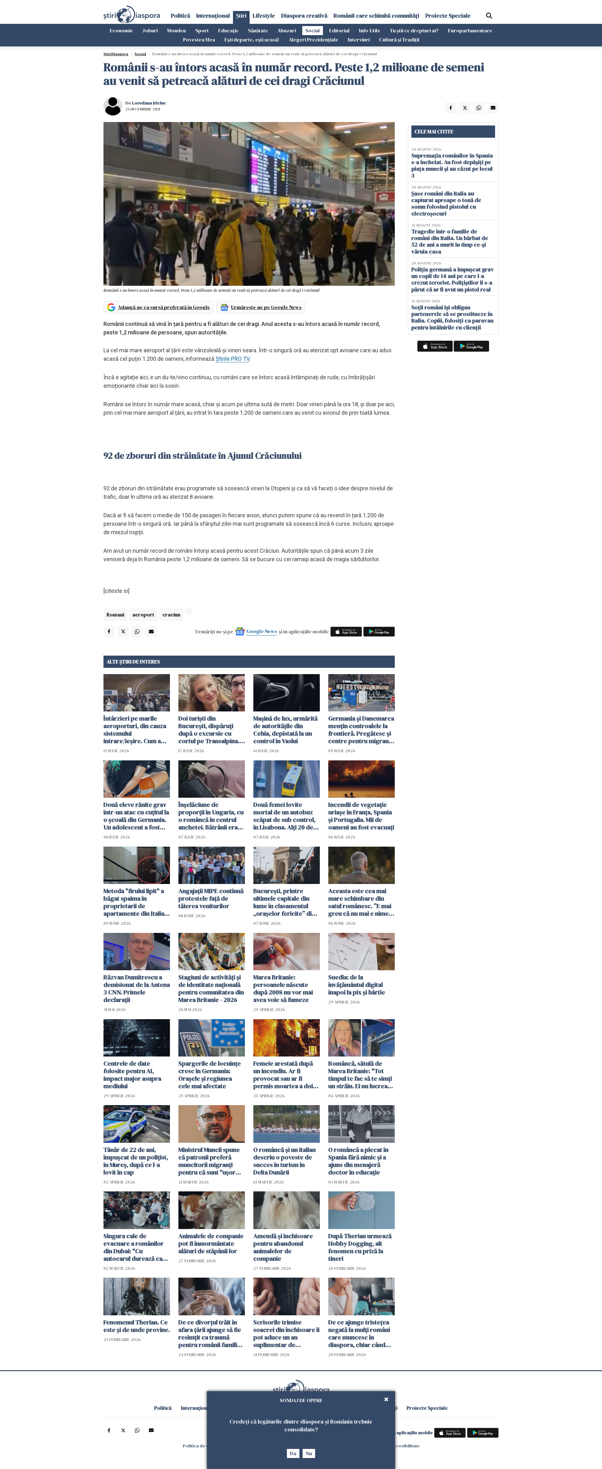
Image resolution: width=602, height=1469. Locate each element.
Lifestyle (264, 16)
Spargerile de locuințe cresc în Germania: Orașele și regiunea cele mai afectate (209, 1075)
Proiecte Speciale (448, 16)
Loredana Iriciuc (149, 103)
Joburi (150, 30)
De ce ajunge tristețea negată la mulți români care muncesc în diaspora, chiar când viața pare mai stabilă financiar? (359, 1333)
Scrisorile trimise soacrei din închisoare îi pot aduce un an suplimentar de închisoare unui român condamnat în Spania (286, 1333)
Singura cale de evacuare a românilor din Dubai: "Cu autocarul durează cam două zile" (135, 1247)
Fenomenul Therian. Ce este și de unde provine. (136, 1325)
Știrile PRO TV (232, 358)
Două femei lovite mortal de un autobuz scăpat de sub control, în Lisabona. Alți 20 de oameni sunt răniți (284, 816)
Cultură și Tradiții (399, 39)
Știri (241, 16)
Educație (228, 30)
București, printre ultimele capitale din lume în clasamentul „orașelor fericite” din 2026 (284, 902)
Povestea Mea (199, 39)
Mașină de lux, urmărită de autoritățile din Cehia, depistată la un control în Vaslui (285, 730)
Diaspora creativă (304, 16)
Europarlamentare (470, 30)
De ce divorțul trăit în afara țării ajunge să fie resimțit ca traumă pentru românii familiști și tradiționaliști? (211, 1333)
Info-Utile (369, 30)
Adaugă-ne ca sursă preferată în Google (164, 307)
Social (312, 30)
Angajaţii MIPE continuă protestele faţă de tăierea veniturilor (211, 898)
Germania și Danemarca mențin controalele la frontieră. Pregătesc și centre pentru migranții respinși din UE (361, 730)
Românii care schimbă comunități (376, 16)
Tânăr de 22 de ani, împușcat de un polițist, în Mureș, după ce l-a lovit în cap (135, 1161)
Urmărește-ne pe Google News (266, 307)
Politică (180, 16)
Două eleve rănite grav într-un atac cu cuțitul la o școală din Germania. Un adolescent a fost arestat (136, 816)
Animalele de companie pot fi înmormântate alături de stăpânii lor (211, 1243)
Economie (121, 30)
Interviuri (359, 39)
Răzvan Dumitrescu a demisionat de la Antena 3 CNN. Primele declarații (136, 988)
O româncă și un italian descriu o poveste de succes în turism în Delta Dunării (284, 1161)
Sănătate (258, 30)
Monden (176, 30)
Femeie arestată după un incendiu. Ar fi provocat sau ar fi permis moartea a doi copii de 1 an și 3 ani (283, 1075)
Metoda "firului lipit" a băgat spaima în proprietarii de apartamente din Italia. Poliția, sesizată (134, 902)
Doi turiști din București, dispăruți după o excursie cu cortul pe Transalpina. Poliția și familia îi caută (210, 730)
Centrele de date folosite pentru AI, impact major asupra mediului (132, 1075)
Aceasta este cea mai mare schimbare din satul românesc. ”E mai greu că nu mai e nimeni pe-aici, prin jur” (361, 902)
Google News (261, 631)
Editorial (339, 30)
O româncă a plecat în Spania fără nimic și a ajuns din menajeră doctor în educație (358, 1161)
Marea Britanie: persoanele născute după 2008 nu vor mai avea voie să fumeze (283, 988)
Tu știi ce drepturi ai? (414, 30)
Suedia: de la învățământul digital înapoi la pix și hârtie (356, 984)
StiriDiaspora (115, 53)
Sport (202, 30)
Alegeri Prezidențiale (313, 39)
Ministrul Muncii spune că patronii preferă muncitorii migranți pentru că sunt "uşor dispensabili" (209, 1161)
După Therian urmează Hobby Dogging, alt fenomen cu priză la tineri (360, 1247)
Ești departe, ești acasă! (251, 39)
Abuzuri (286, 30)
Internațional (213, 16)
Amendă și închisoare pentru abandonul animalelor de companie (283, 1247)
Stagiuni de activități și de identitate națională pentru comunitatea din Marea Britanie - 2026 (211, 988)
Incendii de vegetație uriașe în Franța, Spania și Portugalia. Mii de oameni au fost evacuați (361, 816)
